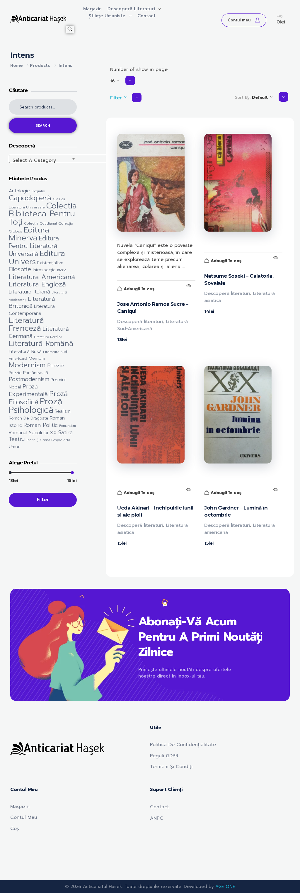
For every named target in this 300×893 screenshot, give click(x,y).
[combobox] (67, 159)
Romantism (67, 425)
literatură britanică (32, 302)
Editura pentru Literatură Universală (34, 246)
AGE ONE (225, 886)
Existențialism (50, 263)
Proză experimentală (28, 390)
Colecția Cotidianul (40, 223)
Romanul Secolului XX (33, 432)
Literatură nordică (48, 337)
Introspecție (44, 270)
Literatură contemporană (32, 310)
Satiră (65, 432)
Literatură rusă (25, 351)
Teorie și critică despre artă (48, 439)
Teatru (17, 439)
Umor (14, 446)
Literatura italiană (29, 292)
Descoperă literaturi (140, 321)
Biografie (38, 191)
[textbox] (67, 160)
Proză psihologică (35, 405)
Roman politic (40, 425)
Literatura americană (42, 277)
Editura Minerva (29, 234)
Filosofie (20, 269)
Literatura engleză (37, 284)
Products (40, 65)
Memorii (37, 358)
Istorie (61, 270)
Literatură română (41, 343)
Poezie (55, 365)
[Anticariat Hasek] (38, 19)
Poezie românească (28, 373)
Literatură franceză (26, 324)
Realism (63, 411)
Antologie (19, 190)
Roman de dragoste (28, 418)
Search (43, 125)
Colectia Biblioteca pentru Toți (43, 214)
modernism (27, 365)
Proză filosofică (38, 397)
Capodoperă (30, 198)
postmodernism (29, 379)
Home (16, 65)
